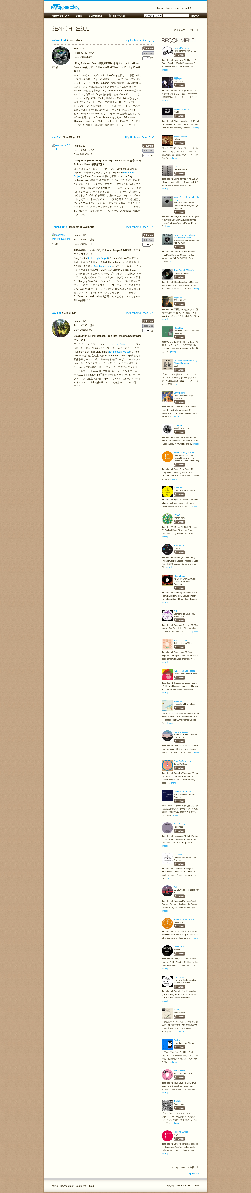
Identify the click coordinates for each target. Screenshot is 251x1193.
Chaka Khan (179, 576)
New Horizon (179, 1071)
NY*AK (56, 137)
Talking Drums (180, 640)
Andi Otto (178, 1101)
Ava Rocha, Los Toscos (184, 671)
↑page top (194, 1173)
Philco (176, 611)
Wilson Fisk (59, 40)
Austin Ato (178, 488)
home (160, 8)
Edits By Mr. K (180, 977)
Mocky (177, 1010)
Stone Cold (179, 947)
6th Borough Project (97, 258)
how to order (172, 8)
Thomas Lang (180, 545)
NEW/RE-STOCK (60, 15)
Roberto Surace (181, 1132)
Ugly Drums (59, 226)
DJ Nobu (178, 854)
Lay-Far (56, 312)
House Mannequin (182, 48)
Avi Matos (178, 701)
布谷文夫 (178, 297)
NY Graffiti (178, 425)
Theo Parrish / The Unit (184, 270)
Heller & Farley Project (184, 453)
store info (187, 8)
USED (79, 15)
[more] (165, 70)
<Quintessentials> (102, 266)
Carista (177, 1040)
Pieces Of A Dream (182, 791)
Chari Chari (179, 328)
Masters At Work (181, 109)
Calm (176, 887)
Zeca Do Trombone (182, 761)
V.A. (175, 167)
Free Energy (179, 824)
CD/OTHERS (95, 15)
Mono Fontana (180, 136)
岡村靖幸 (178, 78)
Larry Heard (179, 393)
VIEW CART (117, 15)
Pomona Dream (181, 732)
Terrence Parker (118, 344)
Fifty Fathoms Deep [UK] (139, 40)
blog (197, 8)
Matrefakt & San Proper (184, 919)
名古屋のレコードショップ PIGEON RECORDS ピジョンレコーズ (65, 7)
